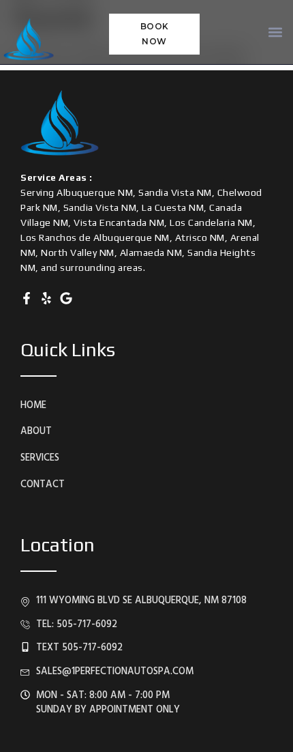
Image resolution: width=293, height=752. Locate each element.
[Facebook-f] (26, 298)
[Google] (66, 298)
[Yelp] (46, 298)
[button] (275, 32)
